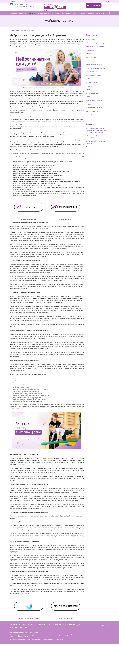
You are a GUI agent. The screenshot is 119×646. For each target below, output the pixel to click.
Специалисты (44, 13)
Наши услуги (19, 30)
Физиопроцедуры (92, 72)
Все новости (90, 147)
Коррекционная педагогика (95, 64)
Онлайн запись (93, 5)
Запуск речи (91, 39)
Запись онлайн (58, 13)
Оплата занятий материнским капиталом (96, 136)
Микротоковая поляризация (95, 100)
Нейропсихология (92, 61)
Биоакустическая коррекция (95, 46)
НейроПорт (90, 115)
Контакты (100, 13)
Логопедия (90, 54)
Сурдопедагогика (92, 82)
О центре (22, 13)
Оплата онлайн (72, 13)
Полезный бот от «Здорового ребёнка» (96, 142)
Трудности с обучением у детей (96, 43)
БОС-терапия (91, 97)
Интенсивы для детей (93, 111)
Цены (83, 13)
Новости (90, 13)
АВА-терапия (91, 79)
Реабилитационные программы (96, 68)
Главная (13, 13)
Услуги (32, 13)
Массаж (89, 86)
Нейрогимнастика (92, 93)
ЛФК (88, 90)
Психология (90, 50)
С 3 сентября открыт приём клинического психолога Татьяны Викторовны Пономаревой (97, 130)
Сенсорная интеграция (94, 75)
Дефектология (91, 57)
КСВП (89, 104)
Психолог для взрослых (94, 107)
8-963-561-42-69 (21, 4)
